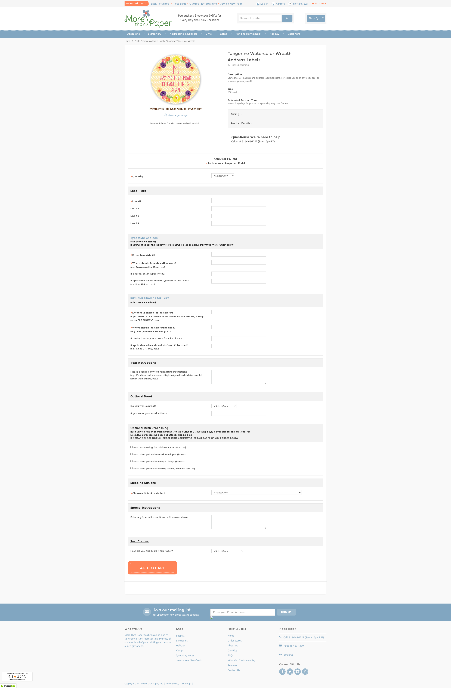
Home (127, 41)
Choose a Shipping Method (148, 493)
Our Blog (232, 650)
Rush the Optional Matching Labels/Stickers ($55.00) (164, 468)
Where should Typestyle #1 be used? (153, 265)
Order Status (235, 640)
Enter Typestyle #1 (143, 255)
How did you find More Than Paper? (151, 550)
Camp (223, 33)
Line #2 (134, 208)
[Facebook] (282, 671)
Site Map (186, 683)
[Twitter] (290, 671)
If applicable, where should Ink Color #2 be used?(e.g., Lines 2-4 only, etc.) (159, 347)
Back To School (160, 3)
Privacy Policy (172, 683)
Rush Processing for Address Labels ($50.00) (159, 447)
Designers (294, 33)
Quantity (137, 176)
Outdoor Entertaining (203, 3)
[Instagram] (297, 671)
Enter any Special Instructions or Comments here (159, 517)
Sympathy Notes (185, 655)
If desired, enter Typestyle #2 (147, 273)
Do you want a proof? (143, 405)
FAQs (230, 655)
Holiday (274, 33)
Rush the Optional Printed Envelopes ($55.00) (159, 454)
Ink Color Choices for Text (149, 298)
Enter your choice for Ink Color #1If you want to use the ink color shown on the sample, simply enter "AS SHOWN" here (166, 316)
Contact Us (234, 670)
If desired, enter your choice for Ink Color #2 (156, 338)
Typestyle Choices (144, 238)
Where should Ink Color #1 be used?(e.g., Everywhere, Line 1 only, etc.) (152, 329)
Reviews (232, 665)
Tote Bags (179, 3)
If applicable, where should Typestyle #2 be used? (159, 282)
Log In (264, 3)
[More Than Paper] (148, 19)
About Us (233, 645)
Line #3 (134, 215)
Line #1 (136, 201)
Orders (280, 3)
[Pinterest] (305, 671)
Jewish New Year (231, 3)
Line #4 (134, 223)
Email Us (288, 654)
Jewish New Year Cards (189, 660)
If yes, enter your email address (148, 413)
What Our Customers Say (241, 660)
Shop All (180, 635)
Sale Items (182, 640)
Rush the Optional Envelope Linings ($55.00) (158, 461)
